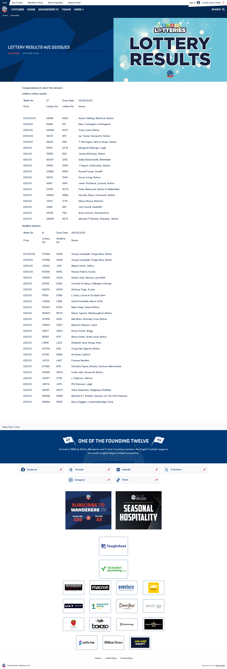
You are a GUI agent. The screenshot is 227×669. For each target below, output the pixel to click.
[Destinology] (127, 624)
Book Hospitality (55, 2)
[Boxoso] (100, 624)
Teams (66, 9)
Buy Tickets (17, 2)
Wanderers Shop (35, 2)
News (31, 9)
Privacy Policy (127, 658)
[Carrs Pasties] (153, 588)
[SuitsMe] (86, 642)
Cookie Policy (111, 658)
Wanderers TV (48, 9)
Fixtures (17, 9)
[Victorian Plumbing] (113, 569)
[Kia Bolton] (73, 606)
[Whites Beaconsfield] (73, 624)
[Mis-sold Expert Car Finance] (140, 642)
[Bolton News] (113, 643)
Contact (98, 658)
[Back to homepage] (5, 9)
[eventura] (127, 588)
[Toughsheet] (113, 546)
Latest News (15, 15)
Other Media (220, 666)
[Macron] (100, 588)
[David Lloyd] (127, 606)
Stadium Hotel (74, 2)
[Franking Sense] (73, 588)
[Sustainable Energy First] (100, 606)
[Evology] (153, 606)
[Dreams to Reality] (153, 624)
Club (5, 2)
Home (5, 15)
